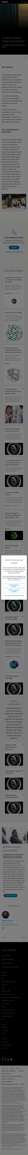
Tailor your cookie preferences (14, 595)
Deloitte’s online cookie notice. (16, 579)
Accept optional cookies (14, 585)
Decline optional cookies (14, 590)
